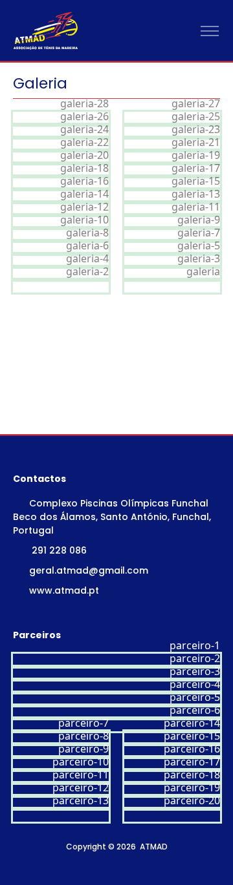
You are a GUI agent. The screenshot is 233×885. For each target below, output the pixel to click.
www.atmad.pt (64, 590)
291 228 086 (59, 550)
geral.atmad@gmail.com (88, 570)
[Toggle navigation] (209, 31)
